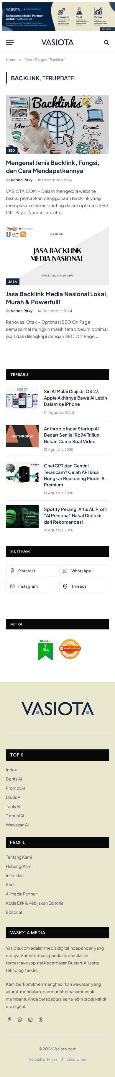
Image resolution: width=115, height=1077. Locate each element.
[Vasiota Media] (57, 42)
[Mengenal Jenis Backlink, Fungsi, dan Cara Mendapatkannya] (57, 124)
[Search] (106, 42)
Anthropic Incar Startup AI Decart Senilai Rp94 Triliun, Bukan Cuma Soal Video (72, 435)
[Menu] (10, 42)
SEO (11, 150)
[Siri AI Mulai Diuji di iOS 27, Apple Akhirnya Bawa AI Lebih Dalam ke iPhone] (22, 398)
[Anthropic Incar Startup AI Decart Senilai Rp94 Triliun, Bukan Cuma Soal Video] (22, 436)
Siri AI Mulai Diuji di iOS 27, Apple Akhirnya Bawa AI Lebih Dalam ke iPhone (75, 397)
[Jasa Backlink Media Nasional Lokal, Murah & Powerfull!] (57, 256)
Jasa (12, 281)
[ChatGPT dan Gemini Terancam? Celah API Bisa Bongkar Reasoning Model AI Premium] (22, 473)
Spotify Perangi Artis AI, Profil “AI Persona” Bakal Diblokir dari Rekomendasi (75, 515)
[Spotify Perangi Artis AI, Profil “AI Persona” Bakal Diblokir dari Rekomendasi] (22, 516)
